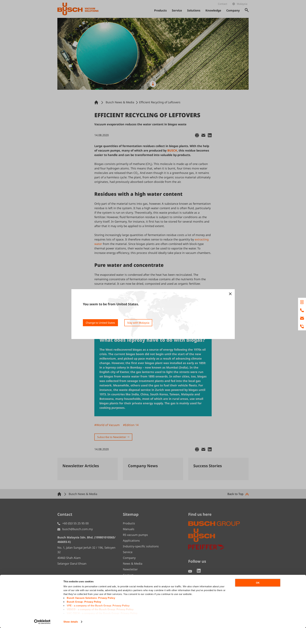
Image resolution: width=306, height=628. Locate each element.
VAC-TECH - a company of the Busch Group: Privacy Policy (102, 613)
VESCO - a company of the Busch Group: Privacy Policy (100, 609)
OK (258, 582)
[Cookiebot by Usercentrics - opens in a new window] (42, 621)
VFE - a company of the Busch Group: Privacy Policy (98, 605)
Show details (70, 621)
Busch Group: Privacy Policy (84, 601)
